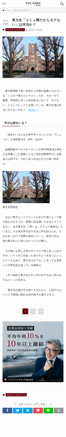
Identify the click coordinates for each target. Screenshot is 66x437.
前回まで (33, 110)
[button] (62, 4)
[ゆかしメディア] (33, 4)
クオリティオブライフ (15, 29)
